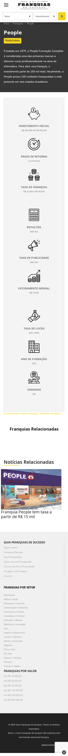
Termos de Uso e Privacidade (19, 566)
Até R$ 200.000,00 (13, 695)
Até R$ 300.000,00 (13, 699)
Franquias (18, 23)
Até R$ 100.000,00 (13, 690)
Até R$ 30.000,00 (13, 680)
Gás (6, 628)
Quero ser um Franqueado (18, 561)
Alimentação (9, 595)
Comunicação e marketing (16, 607)
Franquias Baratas (13, 552)
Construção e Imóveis (14, 612)
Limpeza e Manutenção (14, 633)
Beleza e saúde (11, 599)
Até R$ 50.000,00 (13, 685)
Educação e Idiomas (13, 620)
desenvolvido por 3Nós (53, 744)
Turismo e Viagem (12, 666)
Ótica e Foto (9, 649)
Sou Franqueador (13, 557)
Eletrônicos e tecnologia (15, 624)
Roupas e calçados (13, 658)
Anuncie (8, 576)
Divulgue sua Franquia (15, 571)
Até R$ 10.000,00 (13, 676)
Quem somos (11, 547)
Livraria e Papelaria (12, 637)
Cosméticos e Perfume (14, 616)
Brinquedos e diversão (14, 603)
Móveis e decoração (13, 641)
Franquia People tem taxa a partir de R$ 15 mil (26, 514)
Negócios (8, 645)
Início (6, 23)
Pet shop (8, 653)
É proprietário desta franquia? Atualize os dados (32, 413)
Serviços (8, 662)
